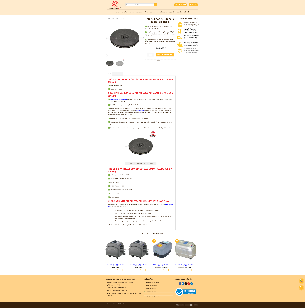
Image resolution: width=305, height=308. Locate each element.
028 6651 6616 (122, 288)
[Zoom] (107, 55)
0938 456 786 (116, 285)
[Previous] (108, 38)
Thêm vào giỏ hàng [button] (115, 270)
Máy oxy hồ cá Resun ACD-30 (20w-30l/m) (161, 265)
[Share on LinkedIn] (191, 283)
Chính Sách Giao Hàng (151, 288)
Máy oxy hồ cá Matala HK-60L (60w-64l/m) (115, 265)
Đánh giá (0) (117, 73)
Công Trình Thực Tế (167, 12)
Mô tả (109, 73)
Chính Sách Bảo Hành (151, 291)
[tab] (109, 74)
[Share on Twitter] (183, 283)
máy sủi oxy (140, 110)
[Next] (141, 38)
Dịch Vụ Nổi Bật (121, 12)
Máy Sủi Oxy (148, 12)
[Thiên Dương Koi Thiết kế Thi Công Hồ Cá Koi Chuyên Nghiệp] (115, 4)
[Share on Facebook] (180, 283)
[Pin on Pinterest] (188, 283)
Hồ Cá (155, 12)
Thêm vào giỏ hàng (164, 55)
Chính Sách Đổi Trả (150, 294)
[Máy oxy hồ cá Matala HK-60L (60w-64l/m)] (115, 250)
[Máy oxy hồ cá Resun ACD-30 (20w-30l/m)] (162, 250)
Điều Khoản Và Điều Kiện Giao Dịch (154, 297)
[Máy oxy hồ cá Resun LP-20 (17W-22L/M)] (185, 250)
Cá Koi (131, 12)
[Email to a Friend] (186, 283)
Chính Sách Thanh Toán (151, 285)
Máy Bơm (139, 12)
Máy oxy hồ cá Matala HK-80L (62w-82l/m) (138, 265)
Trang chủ (110, 18)
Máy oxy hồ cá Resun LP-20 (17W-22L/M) (185, 265)
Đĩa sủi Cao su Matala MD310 (118, 99)
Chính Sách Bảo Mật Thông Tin (153, 282)
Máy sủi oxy (120, 18)
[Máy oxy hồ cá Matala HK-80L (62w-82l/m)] (138, 250)
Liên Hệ (186, 12)
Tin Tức (179, 12)
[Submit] (155, 4)
